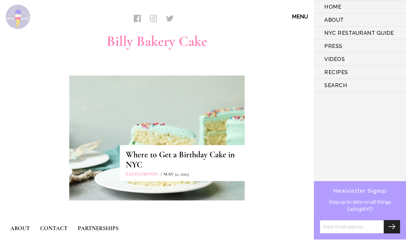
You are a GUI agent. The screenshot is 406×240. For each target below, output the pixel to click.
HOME (332, 7)
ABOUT (334, 20)
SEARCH (335, 85)
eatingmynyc (142, 174)
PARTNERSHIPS (98, 228)
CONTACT (53, 228)
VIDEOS (334, 59)
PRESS (333, 46)
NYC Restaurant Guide (359, 33)
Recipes (336, 72)
